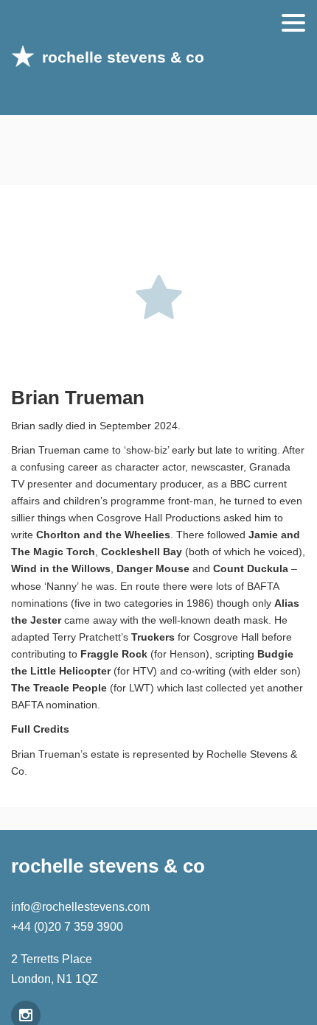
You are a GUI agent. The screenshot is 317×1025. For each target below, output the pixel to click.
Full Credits (40, 729)
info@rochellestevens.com (80, 907)
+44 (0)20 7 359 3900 (67, 926)
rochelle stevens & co (123, 57)
